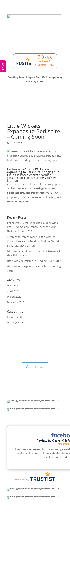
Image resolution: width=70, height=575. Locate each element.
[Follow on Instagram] (38, 352)
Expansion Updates (18, 317)
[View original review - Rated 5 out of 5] (63, 443)
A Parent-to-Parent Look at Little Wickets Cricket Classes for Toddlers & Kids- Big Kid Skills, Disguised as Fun (33, 241)
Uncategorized (15, 322)
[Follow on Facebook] (24, 352)
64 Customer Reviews (45, 65)
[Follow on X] (31, 352)
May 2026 (12, 285)
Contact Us (35, 366)
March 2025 (14, 296)
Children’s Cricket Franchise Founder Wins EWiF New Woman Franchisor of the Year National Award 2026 (32, 227)
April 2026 (13, 291)
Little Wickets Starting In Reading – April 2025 (34, 261)
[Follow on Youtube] (46, 352)
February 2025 (15, 302)
